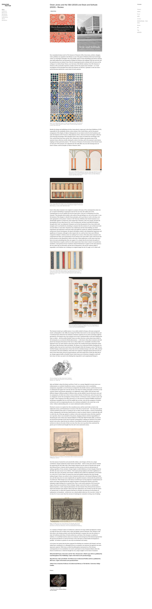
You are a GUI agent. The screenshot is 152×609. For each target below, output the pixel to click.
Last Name (66, 307)
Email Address (67, 299)
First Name (66, 303)
